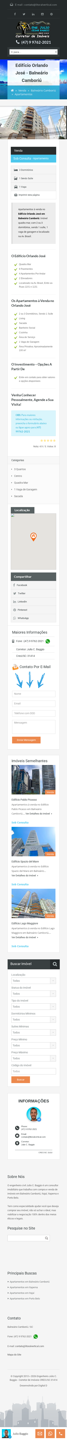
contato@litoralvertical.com (40, 4)
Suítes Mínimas (20, 1026)
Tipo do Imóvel (19, 1000)
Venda (22, 90)
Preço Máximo (19, 1052)
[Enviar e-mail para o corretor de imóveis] (39, 1433)
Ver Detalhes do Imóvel (37, 813)
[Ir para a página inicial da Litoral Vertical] (33, 29)
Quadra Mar (21, 482)
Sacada (18, 496)
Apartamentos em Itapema (24, 1287)
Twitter (21, 593)
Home (12, 90)
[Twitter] (24, 14)
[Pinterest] (51, 14)
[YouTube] (42, 14)
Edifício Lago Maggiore (25, 923)
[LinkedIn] (33, 14)
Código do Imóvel (21, 1065)
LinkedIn (22, 601)
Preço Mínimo (19, 1039)
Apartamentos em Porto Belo (25, 1298)
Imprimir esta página (29, 195)
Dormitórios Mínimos (23, 1013)
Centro (18, 475)
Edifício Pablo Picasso (24, 799)
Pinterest (22, 609)
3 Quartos (20, 469)
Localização (18, 974)
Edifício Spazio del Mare (25, 861)
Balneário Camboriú (43, 90)
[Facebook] (15, 14)
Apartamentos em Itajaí (22, 1293)
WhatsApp (23, 618)
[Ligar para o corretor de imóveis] (60, 1433)
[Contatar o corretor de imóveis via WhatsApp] (50, 1433)
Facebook (22, 585)
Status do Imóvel (21, 987)
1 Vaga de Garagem (25, 489)
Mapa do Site (14, 1354)
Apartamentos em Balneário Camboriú (30, 1281)
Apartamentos (23, 94)
